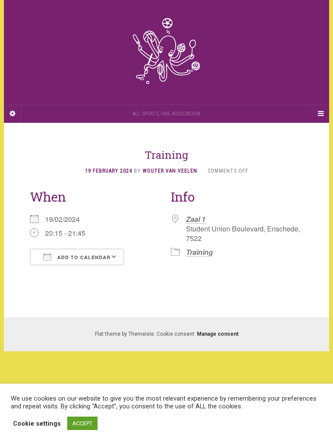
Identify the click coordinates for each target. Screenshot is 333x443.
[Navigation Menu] (320, 113)
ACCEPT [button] (82, 423)
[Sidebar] (12, 113)
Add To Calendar (83, 257)
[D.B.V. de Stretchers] (166, 52)
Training (199, 252)
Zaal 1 (196, 219)
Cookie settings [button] (37, 423)
